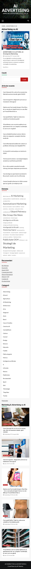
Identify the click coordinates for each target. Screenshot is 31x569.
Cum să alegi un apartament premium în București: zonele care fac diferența (15, 175)
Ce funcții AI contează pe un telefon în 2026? (14, 152)
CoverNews (11, 566)
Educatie (5, 347)
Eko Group (8, 215)
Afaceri (5, 45)
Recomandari (7, 47)
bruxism (22, 206)
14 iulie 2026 (11, 555)
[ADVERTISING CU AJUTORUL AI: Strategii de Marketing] (15, 40)
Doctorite (5, 268)
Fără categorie (7, 354)
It (19, 45)
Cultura (5, 333)
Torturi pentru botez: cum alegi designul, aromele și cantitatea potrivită (15, 160)
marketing (21, 227)
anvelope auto (23, 198)
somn (26, 240)
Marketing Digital (9, 230)
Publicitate (6, 375)
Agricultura (6, 298)
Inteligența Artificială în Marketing (10, 225)
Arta (4, 309)
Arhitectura (6, 305)
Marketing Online (21, 230)
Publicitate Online (17, 237)
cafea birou (5, 208)
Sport (4, 382)
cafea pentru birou (19, 208)
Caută (4, 73)
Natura (5, 371)
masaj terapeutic (14, 232)
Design (5, 340)
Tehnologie (13, 47)
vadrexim (5, 255)
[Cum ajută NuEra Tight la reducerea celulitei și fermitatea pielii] (15, 509)
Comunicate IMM (7, 272)
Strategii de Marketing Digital (9, 250)
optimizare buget (22, 232)
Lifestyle (5, 368)
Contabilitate (7, 330)
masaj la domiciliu (6, 232)
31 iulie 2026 (11, 463)
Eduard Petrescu (18, 211)
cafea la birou (11, 208)
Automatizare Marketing (14, 203)
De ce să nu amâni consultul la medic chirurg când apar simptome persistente (15, 167)
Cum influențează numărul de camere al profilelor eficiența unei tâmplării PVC (15, 145)
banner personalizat (7, 206)
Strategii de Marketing (9, 245)
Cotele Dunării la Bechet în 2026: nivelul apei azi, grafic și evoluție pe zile (15, 182)
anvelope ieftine (6, 201)
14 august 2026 (15, 434)
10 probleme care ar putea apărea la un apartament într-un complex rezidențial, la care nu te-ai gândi (15, 126)
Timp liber (20, 47)
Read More (5, 67)
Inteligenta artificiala (13, 45)
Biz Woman (5, 265)
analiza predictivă (7, 198)
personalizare (6, 234)
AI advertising (6, 281)
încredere (14, 255)
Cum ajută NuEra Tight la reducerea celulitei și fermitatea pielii (14, 118)
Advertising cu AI (6, 196)
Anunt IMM (5, 270)
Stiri (4, 385)
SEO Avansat (22, 240)
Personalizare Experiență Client (17, 234)
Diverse (5, 344)
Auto (4, 316)
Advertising (6, 291)
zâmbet (9, 255)
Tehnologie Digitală (14, 253)
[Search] (28, 20)
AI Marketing (17, 196)
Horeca (5, 357)
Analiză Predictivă (15, 198)
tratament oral (22, 253)
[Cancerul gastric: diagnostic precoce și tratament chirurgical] (15, 448)
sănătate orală (20, 250)
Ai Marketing (7, 302)
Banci (4, 319)
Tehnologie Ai (6, 253)
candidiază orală (6, 212)
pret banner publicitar (8, 237)
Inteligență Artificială (11, 227)
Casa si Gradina (7, 323)
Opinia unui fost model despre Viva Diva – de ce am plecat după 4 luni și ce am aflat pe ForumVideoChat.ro (15, 109)
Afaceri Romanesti (7, 274)
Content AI (5, 279)
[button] (3, 20)
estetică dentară (6, 217)
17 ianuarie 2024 (15, 56)
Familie (5, 350)
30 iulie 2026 (14, 495)
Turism (5, 396)
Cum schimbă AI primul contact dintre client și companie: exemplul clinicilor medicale (14, 136)
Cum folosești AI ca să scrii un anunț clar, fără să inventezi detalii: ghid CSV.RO (15, 93)
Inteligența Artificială (7, 222)
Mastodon (5, 400)
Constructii (6, 326)
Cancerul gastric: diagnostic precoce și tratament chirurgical (14, 101)
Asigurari (6, 312)
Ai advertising (15, 8)
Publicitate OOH (11, 239)
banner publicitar (16, 206)
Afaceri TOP (5, 276)
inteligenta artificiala (10, 220)
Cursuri (5, 337)
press (5, 463)
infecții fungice (14, 217)
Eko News (18, 215)
